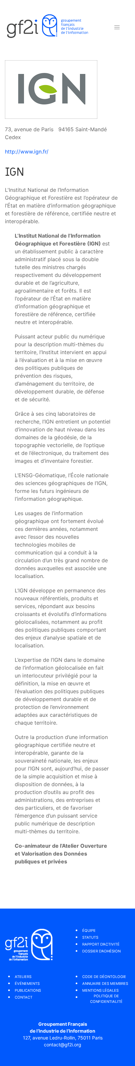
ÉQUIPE (89, 930)
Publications (28, 990)
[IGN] (51, 89)
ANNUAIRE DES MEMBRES (105, 983)
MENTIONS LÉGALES (100, 990)
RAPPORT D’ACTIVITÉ (101, 944)
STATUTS (90, 937)
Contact (23, 997)
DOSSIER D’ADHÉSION (101, 951)
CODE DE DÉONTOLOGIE (104, 976)
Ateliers (23, 976)
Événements (27, 983)
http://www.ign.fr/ (26, 151)
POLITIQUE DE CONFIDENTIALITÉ (106, 999)
